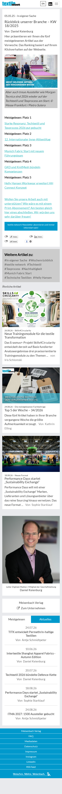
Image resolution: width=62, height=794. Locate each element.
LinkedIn (31, 761)
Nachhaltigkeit (32, 269)
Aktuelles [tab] (45, 619)
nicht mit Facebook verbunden (6, 237)
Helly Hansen (43, 277)
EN (43, 3)
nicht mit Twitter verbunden (6, 241)
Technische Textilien (19, 277)
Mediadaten (31, 741)
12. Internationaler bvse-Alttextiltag (27, 139)
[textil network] (11, 4)
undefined (31, 237)
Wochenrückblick (41, 260)
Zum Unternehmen (33, 608)
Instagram (31, 756)
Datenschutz (31, 746)
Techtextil (34, 264)
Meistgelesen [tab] (16, 619)
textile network (16, 264)
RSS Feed (31, 766)
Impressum (31, 751)
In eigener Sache (16, 260)
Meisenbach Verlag (31, 730)
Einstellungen (30, 241)
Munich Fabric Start (19, 273)
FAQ (31, 736)
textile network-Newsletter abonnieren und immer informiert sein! (31, 226)
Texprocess (13, 269)
